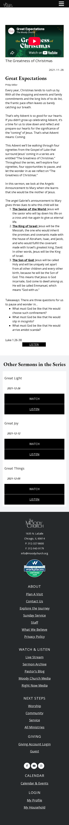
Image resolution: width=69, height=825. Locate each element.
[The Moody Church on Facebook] (27, 766)
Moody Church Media (35, 678)
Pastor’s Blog (35, 671)
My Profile (34, 800)
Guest (34, 751)
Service (34, 720)
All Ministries (34, 727)
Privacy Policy (34, 636)
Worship (34, 706)
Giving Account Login (34, 744)
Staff (34, 622)
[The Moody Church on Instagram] (41, 766)
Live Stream (34, 657)
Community (34, 713)
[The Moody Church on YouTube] (34, 766)
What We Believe (34, 629)
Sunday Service (34, 615)
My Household (34, 807)
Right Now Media (35, 685)
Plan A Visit (34, 594)
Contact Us (34, 601)
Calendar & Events (34, 783)
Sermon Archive (35, 664)
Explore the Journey (35, 608)
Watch (34, 399)
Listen (34, 344)
